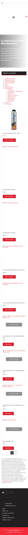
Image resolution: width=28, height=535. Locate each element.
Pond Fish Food (12, 97)
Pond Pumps (11, 98)
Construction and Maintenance (15, 91)
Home (3, 508)
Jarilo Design (17, 532)
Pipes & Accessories (13, 95)
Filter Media (11, 92)
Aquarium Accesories (10, 78)
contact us (5, 481)
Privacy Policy (6, 519)
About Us (5, 511)
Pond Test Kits (11, 99)
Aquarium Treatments (10, 81)
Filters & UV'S (11, 94)
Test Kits (7, 102)
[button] (14, 17)
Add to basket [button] (9, 140)
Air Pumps (10, 90)
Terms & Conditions (8, 517)
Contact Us (5, 515)
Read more (8, 344)
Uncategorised (8, 104)
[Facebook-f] (3, 523)
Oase (6, 84)
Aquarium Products (9, 80)
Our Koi (7, 85)
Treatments (10, 101)
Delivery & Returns (8, 513)
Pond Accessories (9, 87)
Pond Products (8, 88)
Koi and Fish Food (9, 83)
